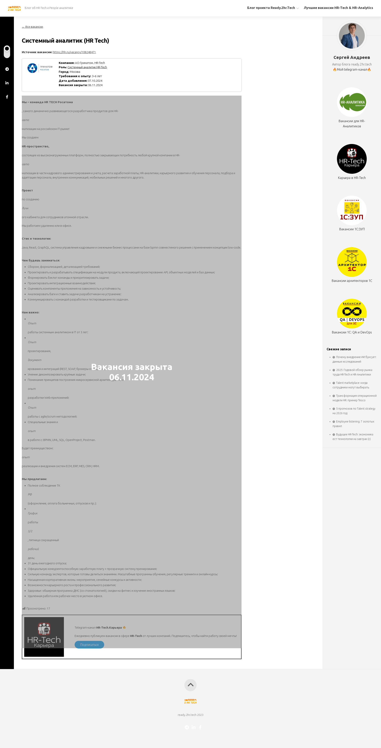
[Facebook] (7, 97)
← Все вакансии (32, 26)
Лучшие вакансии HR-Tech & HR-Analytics (338, 8)
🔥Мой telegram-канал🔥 (352, 69)
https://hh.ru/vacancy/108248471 (74, 52)
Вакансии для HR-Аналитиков (352, 123)
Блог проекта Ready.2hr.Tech (271, 8)
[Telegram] (7, 69)
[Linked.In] (7, 83)
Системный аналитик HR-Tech (87, 67)
